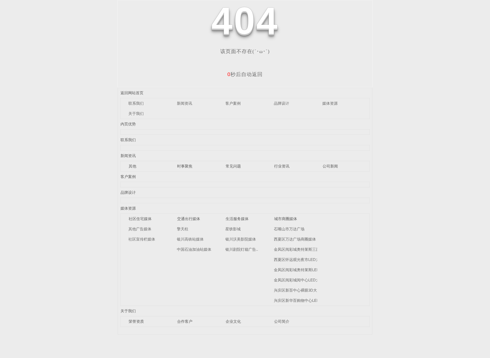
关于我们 (136, 113)
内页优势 (128, 124)
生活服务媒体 (237, 219)
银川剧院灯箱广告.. (241, 249)
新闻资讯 (184, 103)
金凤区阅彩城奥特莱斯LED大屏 (300, 270)
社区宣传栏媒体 (141, 239)
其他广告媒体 (139, 229)
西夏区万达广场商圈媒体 (295, 239)
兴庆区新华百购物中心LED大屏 (300, 300)
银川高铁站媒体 (190, 239)
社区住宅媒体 (140, 219)
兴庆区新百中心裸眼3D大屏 (297, 290)
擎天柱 (182, 229)
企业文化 (233, 321)
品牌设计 (281, 103)
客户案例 (233, 103)
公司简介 (281, 321)
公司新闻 (330, 166)
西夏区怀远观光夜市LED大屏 (298, 259)
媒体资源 (330, 103)
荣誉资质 (136, 321)
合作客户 (184, 321)
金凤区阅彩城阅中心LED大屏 (298, 280)
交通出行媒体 (188, 219)
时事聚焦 (184, 166)
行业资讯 (281, 166)
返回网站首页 (131, 93)
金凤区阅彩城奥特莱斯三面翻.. (300, 249)
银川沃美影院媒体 (240, 239)
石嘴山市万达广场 (289, 229)
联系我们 (136, 103)
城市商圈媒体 (285, 219)
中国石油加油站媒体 (194, 249)
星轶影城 (233, 229)
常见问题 (233, 166)
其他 (132, 166)
